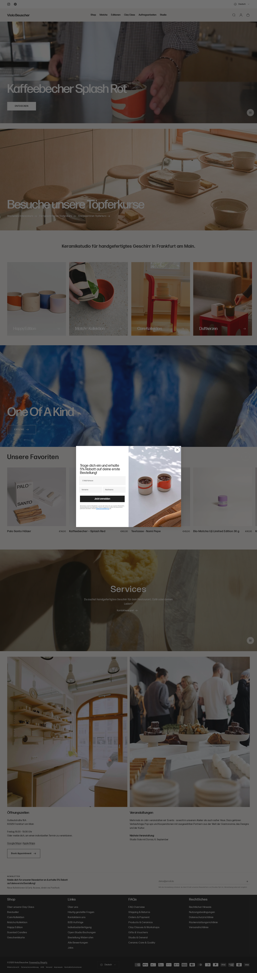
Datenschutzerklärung (102, 508)
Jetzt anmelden (102, 498)
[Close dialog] (177, 449)
